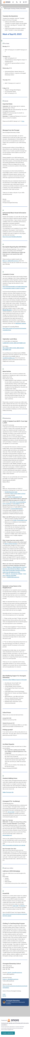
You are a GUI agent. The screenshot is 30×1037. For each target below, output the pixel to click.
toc (2, 8)
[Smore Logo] (7, 2)
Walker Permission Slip (8, 792)
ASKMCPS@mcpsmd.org (13, 577)
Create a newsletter (8, 1033)
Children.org (9, 567)
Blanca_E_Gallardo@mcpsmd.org (11, 260)
